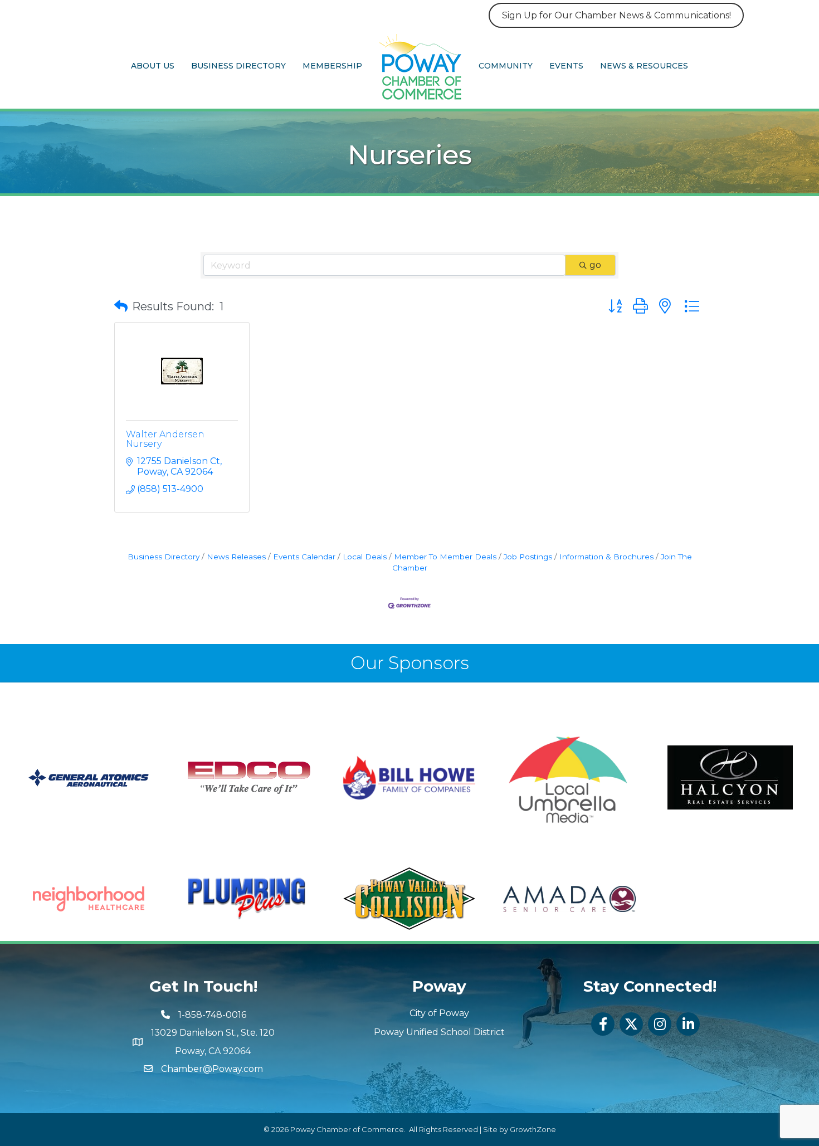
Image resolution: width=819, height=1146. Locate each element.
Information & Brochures (606, 556)
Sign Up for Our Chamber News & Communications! (616, 15)
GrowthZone (533, 1129)
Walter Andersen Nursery (165, 439)
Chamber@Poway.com (212, 1069)
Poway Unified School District (439, 1032)
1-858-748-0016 (212, 1015)
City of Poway (439, 1013)
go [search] (595, 265)
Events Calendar (304, 556)
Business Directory (238, 66)
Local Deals (365, 556)
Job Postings (528, 556)
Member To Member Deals (445, 556)
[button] (121, 306)
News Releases (236, 556)
